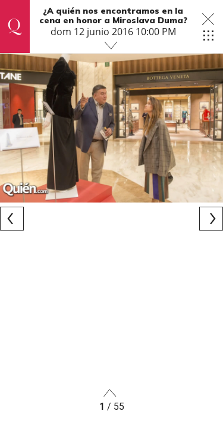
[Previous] (12, 219)
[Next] (211, 219)
